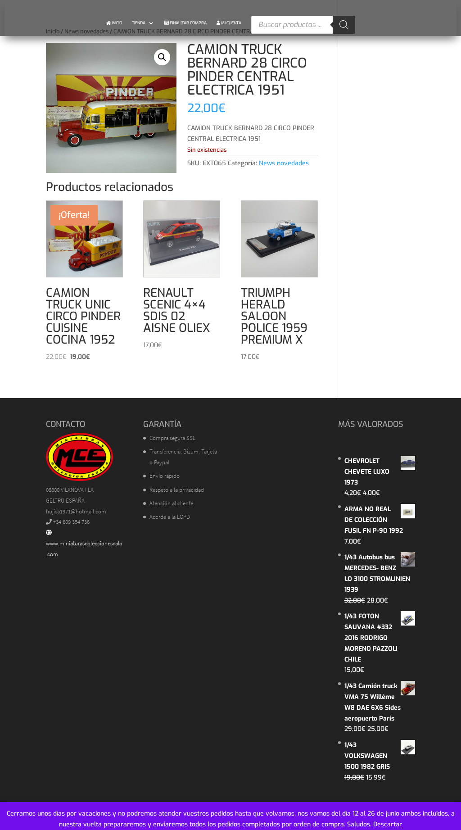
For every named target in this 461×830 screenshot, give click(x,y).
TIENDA (138, 23)
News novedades (284, 163)
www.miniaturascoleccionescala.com (84, 549)
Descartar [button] (387, 824)
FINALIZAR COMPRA (188, 23)
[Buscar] (344, 25)
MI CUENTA (230, 23)
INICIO (116, 23)
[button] (162, 57)
